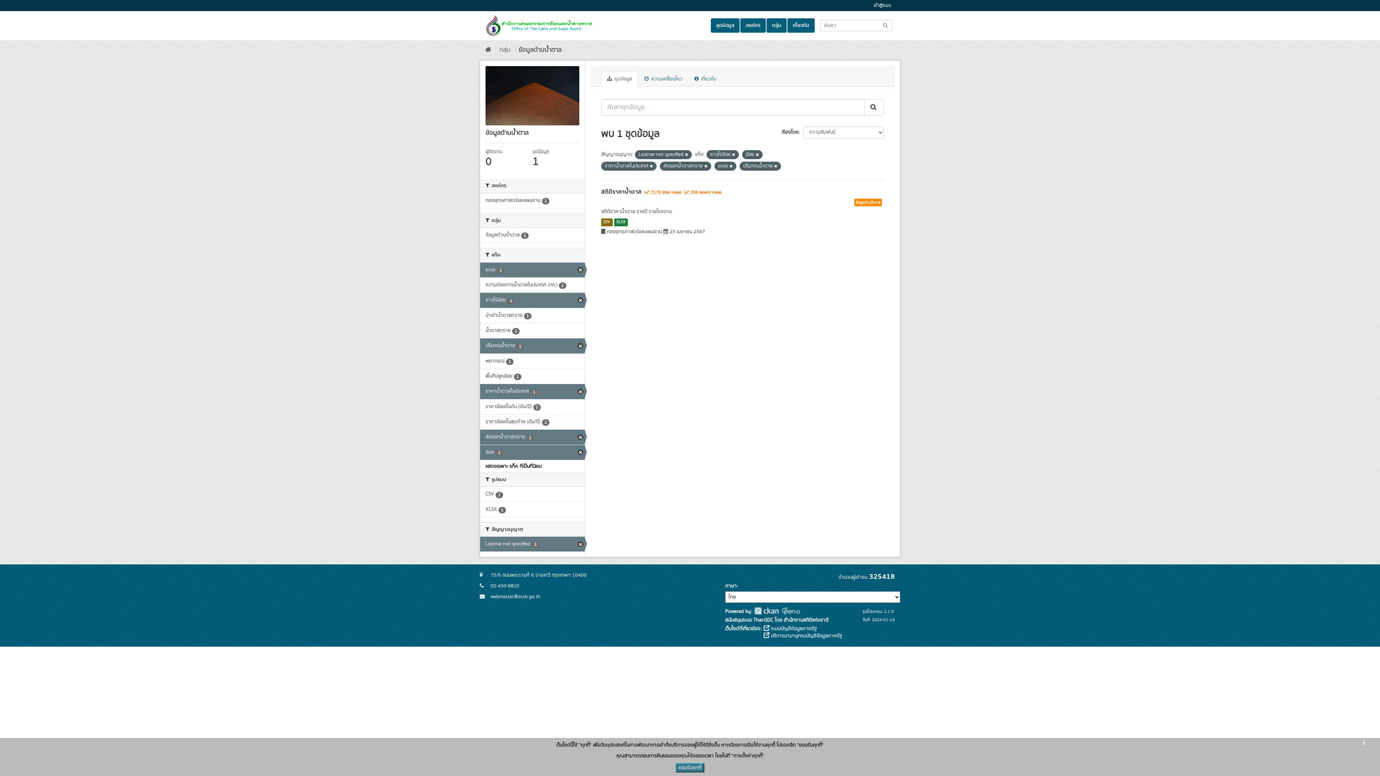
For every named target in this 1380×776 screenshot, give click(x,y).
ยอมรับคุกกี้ (690, 767)
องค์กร (753, 25)
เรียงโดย (790, 132)
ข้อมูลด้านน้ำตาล (540, 50)
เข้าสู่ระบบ (882, 5)
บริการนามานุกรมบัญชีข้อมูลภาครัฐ (805, 635)
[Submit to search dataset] (885, 25)
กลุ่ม (776, 25)
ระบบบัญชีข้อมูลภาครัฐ (793, 628)
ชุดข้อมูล (725, 25)
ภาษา (731, 586)
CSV (606, 222)
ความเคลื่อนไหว (666, 79)
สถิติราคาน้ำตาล (621, 192)
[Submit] (874, 107)
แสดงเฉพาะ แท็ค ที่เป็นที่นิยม (514, 466)
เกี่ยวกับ (801, 25)
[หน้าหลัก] (488, 50)
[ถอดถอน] (686, 155)
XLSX (621, 222)
